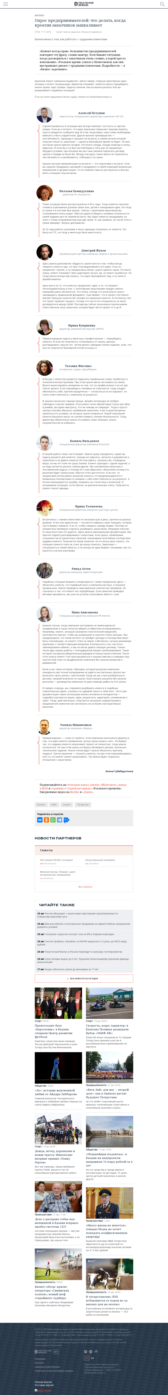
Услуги (66, 804)
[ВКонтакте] (39, 819)
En (92, 1358)
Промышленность (45, 1282)
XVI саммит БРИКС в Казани (56, 862)
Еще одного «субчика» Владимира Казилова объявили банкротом (54, 1296)
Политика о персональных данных (54, 1371)
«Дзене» (87, 792)
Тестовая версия (44, 1385)
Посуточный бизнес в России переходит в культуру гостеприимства (79, 951)
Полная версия (43, 1382)
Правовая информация (47, 1367)
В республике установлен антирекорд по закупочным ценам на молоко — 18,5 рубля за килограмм (109, 1305)
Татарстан (83, 804)
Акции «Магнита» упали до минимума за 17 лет (68, 969)
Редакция (40, 1359)
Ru (86, 1358)
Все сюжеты (85, 886)
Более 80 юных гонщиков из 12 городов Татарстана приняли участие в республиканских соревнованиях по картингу (108, 1036)
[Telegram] (59, 819)
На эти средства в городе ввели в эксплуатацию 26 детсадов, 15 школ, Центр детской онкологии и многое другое (109, 1166)
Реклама (39, 1363)
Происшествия (43, 1214)
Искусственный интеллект (100, 862)
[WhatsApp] (53, 819)
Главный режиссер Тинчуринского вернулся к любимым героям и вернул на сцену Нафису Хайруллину (58, 1097)
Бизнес (40, 15)
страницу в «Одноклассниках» (71, 788)
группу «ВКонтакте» (103, 785)
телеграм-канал (78, 785)
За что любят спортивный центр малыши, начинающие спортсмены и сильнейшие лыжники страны (107, 1098)
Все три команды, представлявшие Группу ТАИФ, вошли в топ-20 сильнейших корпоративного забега (55, 1161)
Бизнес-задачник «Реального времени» (82, 32)
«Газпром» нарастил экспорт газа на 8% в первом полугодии (75, 934)
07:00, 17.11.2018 (43, 32)
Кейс (54, 804)
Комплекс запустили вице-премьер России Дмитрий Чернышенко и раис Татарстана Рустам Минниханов (56, 1036)
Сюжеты (46, 850)
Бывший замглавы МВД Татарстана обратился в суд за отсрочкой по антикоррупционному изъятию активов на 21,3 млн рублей (108, 1237)
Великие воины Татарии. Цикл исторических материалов (57, 875)
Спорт (38, 1021)
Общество (40, 1085)
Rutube (74, 792)
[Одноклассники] (46, 819)
